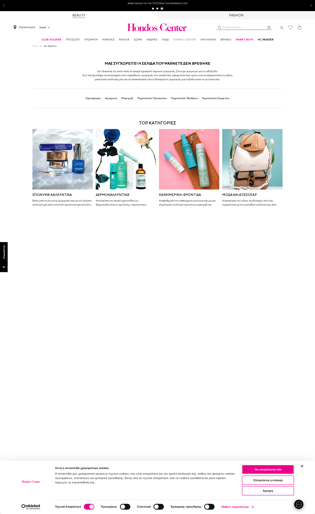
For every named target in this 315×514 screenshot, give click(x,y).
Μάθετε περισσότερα (235, 506)
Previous (5, 5)
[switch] (125, 507)
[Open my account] (282, 27)
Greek (42, 27)
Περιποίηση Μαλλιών (184, 98)
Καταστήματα (27, 27)
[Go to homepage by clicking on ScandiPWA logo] (157, 27)
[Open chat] (298, 504)
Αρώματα (111, 98)
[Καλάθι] (299, 27)
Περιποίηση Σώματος (216, 98)
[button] (219, 27)
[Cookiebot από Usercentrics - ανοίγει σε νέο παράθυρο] (31, 507)
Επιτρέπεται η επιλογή (268, 480)
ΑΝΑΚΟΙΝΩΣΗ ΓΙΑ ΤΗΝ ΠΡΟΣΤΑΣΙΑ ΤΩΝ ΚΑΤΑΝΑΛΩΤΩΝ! (158, 3)
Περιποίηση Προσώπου (152, 98)
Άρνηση (268, 490)
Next (310, 5)
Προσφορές (93, 98)
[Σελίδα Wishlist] (290, 27)
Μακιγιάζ (127, 98)
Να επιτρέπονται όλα (268, 469)
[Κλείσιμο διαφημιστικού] (302, 466)
